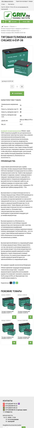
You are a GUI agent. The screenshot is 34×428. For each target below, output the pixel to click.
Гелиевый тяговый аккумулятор (11, 131)
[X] (11, 283)
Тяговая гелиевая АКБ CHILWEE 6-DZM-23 (7, 338)
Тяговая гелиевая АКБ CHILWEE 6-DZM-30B (24, 338)
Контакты (11, 4)
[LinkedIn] (14, 283)
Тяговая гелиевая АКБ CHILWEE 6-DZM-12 (7, 312)
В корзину (18, 93)
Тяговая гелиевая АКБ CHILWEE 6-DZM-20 (24, 312)
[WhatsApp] (17, 283)
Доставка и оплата (7, 1)
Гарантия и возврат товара (24, 1)
